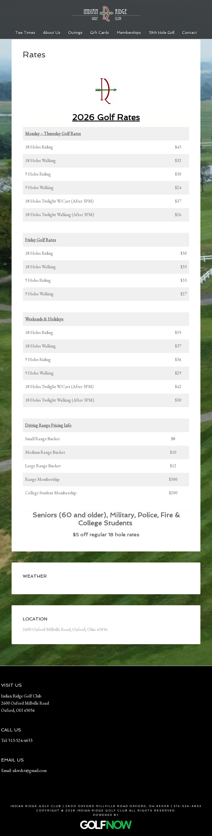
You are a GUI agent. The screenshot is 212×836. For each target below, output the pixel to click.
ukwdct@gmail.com (29, 770)
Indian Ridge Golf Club (106, 14)
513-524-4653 (20, 740)
